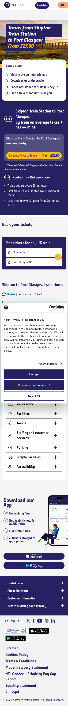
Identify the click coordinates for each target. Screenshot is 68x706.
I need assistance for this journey (32, 87)
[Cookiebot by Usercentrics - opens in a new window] (49, 307)
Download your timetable (27, 81)
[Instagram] (46, 621)
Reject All (34, 395)
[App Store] (39, 631)
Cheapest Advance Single (34, 155)
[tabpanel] (34, 436)
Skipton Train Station (33, 111)
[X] (28, 621)
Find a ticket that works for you (31, 93)
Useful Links (15, 583)
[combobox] (34, 252)
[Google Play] (15, 638)
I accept (34, 374)
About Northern (17, 591)
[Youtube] (39, 621)
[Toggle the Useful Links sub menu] (62, 583)
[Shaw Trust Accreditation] (15, 631)
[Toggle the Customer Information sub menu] (62, 598)
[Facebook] (33, 621)
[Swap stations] (58, 256)
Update (11, 294)
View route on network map (28, 74)
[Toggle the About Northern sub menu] (62, 590)
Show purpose (48, 363)
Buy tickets (42, 5)
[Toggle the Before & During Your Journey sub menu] (62, 605)
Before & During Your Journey (26, 606)
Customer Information (21, 598)
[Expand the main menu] (53, 5)
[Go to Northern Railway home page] (14, 7)
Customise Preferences (32, 385)
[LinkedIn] (53, 621)
